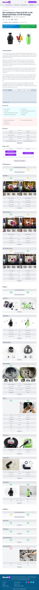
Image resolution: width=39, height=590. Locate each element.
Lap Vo (10, 22)
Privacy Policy (17, 584)
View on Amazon (11, 151)
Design (24, 90)
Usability (28, 90)
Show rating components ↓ (19, 180)
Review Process (5, 585)
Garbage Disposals (5, 10)
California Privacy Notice (19, 585)
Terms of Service (17, 582)
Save (16, 19)
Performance (19, 90)
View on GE (11, 154)
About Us (4, 582)
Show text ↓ (19, 244)
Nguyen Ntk (16, 22)
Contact (3, 584)
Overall (14, 90)
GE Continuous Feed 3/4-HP (9, 25)
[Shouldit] (6, 577)
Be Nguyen (6, 22)
